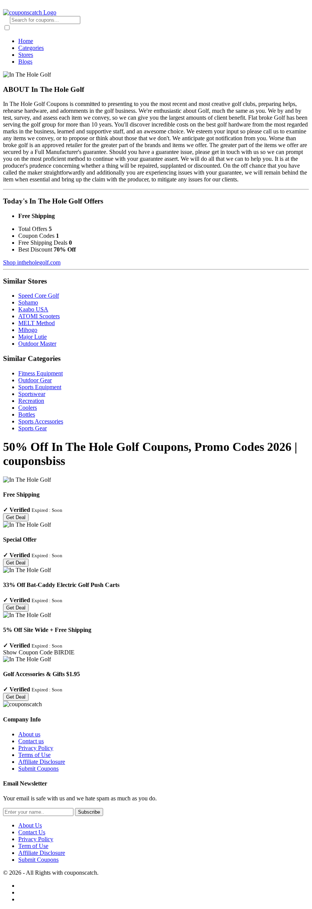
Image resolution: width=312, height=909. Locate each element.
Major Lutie (32, 336)
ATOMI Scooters (39, 316)
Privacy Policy (35, 748)
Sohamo (28, 302)
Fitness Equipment (40, 373)
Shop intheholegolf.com (31, 262)
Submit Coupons (38, 768)
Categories (31, 48)
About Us (30, 825)
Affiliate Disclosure (41, 761)
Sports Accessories (40, 421)
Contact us (31, 741)
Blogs (25, 61)
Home (25, 41)
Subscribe (89, 812)
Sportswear (31, 394)
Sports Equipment (39, 387)
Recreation (31, 401)
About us (29, 734)
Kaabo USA (33, 309)
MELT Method (36, 323)
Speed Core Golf (38, 295)
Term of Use (33, 846)
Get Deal (15, 517)
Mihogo (27, 330)
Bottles (26, 414)
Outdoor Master (37, 343)
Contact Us (31, 832)
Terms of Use (34, 755)
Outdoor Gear (35, 380)
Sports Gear (32, 428)
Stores (25, 54)
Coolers (27, 407)
